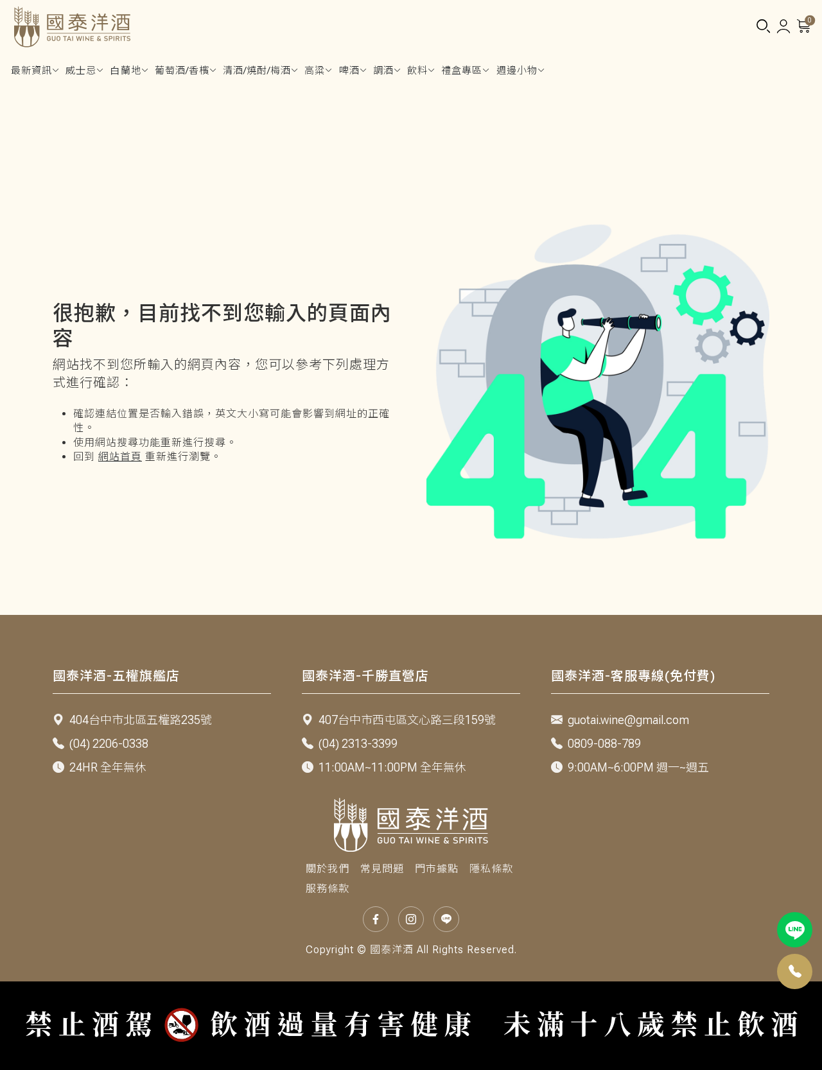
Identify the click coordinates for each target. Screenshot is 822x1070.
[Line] (794, 929)
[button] (763, 27)
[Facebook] (376, 919)
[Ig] (411, 919)
